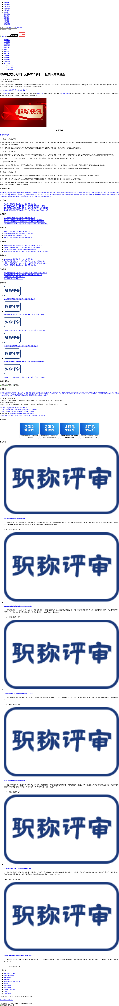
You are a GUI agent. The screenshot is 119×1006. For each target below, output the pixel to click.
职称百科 (7, 16)
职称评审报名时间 (90, 192)
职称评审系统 (99, 393)
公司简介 (10, 65)
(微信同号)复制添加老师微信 (13, 90)
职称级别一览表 (34, 393)
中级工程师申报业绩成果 (12, 981)
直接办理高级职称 (55, 194)
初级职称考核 (66, 194)
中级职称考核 (93, 194)
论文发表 (40, 93)
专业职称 (21, 393)
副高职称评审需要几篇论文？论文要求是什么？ (19, 218)
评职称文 (7, 991)
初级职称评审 (84, 194)
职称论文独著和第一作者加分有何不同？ (17, 231)
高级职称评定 (46, 196)
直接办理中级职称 (43, 194)
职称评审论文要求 (10, 973)
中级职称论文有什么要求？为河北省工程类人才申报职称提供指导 (25, 273)
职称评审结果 (90, 393)
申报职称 (6, 93)
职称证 (41, 393)
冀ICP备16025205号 (6, 1000)
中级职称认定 (102, 194)
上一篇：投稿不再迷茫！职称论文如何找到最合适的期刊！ (19, 409)
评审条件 (7, 4)
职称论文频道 (17, 27)
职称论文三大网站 (18, 395)
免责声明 (10, 67)
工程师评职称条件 (30, 395)
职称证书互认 (19, 196)
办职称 (26, 393)
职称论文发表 (65, 93)
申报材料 (7, 10)
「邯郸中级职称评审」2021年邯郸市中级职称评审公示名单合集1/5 (25, 263)
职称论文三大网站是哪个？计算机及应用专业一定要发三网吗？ (18, 955)
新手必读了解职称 (6, 192)
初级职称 (7, 18)
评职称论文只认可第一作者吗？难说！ (16, 235)
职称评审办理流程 (54, 192)
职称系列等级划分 (32, 194)
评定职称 (3, 393)
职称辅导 (7, 8)
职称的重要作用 (71, 393)
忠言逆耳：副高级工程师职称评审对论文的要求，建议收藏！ (24, 220)
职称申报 (27, 415)
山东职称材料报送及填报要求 (13, 279)
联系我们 (10, 69)
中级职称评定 (37, 196)
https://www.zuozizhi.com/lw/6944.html (22, 413)
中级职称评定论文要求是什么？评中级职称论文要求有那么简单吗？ (26, 224)
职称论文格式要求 (10, 989)
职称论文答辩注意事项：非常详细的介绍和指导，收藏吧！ (23, 247)
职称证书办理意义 (78, 192)
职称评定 (4, 135)
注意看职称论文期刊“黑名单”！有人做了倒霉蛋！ (20, 249)
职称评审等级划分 (19, 194)
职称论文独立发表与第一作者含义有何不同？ (18, 237)
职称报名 (43, 415)
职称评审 (7, 979)
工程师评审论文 (9, 975)
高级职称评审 (111, 194)
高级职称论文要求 (42, 395)
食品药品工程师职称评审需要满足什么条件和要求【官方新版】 (24, 222)
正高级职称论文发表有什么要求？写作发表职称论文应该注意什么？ (26, 210)
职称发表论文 (8, 977)
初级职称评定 (28, 196)
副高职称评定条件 (12, 393)
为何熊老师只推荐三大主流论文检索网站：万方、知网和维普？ (24, 261)
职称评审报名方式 (102, 192)
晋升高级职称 (10, 196)
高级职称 (7, 22)
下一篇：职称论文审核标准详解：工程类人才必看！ (17, 411)
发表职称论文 (8, 987)
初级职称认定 (75, 194)
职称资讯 (7, 14)
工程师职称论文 (35, 415)
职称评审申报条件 (42, 192)
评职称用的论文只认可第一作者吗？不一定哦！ (19, 233)
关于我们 (7, 63)
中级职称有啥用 (49, 393)
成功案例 (7, 24)
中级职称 (7, 20)
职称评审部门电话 (18, 192)
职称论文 (7, 12)
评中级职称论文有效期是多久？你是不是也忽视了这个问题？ (24, 245)
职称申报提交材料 (30, 192)
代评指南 (7, 6)
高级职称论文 (7, 395)
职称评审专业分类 (7, 194)
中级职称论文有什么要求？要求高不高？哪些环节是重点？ (23, 275)
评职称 (8, 27)
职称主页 (7, 2)
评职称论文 (7, 993)
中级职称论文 (4, 415)
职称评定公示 (81, 393)
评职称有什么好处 (60, 393)
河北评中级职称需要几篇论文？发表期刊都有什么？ (21, 204)
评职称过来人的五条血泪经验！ (14, 277)
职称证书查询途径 (66, 192)
